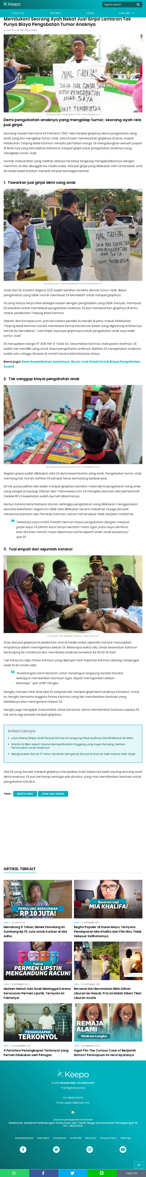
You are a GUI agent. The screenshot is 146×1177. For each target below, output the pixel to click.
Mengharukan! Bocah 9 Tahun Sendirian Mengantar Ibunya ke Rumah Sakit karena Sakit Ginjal (73, 754)
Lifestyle (18, 13)
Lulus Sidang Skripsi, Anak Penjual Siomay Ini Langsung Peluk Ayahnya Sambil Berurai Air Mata (72, 738)
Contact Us (59, 1138)
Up (139, 1165)
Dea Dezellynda (28, 30)
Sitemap (126, 1138)
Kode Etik (75, 1138)
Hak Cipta (43, 1138)
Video (90, 13)
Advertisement (24, 1138)
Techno (55, 13)
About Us (90, 1138)
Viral (6, 922)
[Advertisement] (73, 832)
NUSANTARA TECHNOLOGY (77, 1083)
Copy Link (131, 1173)
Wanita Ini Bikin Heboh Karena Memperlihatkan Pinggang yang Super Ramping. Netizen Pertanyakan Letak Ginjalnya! (68, 746)
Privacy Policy (108, 1138)
